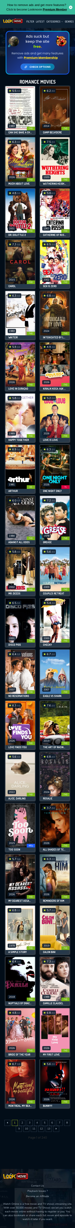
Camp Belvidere (52, 132)
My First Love (51, 1054)
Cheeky (47, 645)
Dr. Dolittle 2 (17, 235)
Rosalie (47, 798)
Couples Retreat (53, 593)
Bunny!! (47, 1106)
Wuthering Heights (55, 183)
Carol (12, 286)
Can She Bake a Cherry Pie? (20, 132)
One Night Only (52, 491)
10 (26, 1128)
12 (41, 1128)
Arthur (13, 491)
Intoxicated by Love (55, 337)
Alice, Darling (16, 798)
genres (69, 21)
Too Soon (14, 849)
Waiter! (13, 337)
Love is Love (50, 440)
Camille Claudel (53, 1003)
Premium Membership (41, 58)
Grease (47, 542)
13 (48, 1128)
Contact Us (37, 1185)
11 (33, 1128)
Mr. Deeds (14, 593)
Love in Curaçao (18, 388)
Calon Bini (49, 952)
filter (30, 21)
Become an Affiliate (37, 1196)
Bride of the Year (19, 1054)
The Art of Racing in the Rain (55, 747)
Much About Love (19, 183)
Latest (40, 21)
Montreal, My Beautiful (20, 1106)
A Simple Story (17, 952)
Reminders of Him (53, 901)
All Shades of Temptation (55, 849)
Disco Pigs (14, 645)
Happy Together (18, 440)
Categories (53, 21)
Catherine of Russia (55, 235)
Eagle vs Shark (52, 696)
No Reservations (18, 696)
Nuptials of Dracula (20, 1003)
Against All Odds (19, 542)
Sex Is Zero (50, 286)
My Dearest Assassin (20, 901)
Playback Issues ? (37, 1191)
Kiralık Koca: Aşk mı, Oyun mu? (55, 388)
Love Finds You (17, 747)
